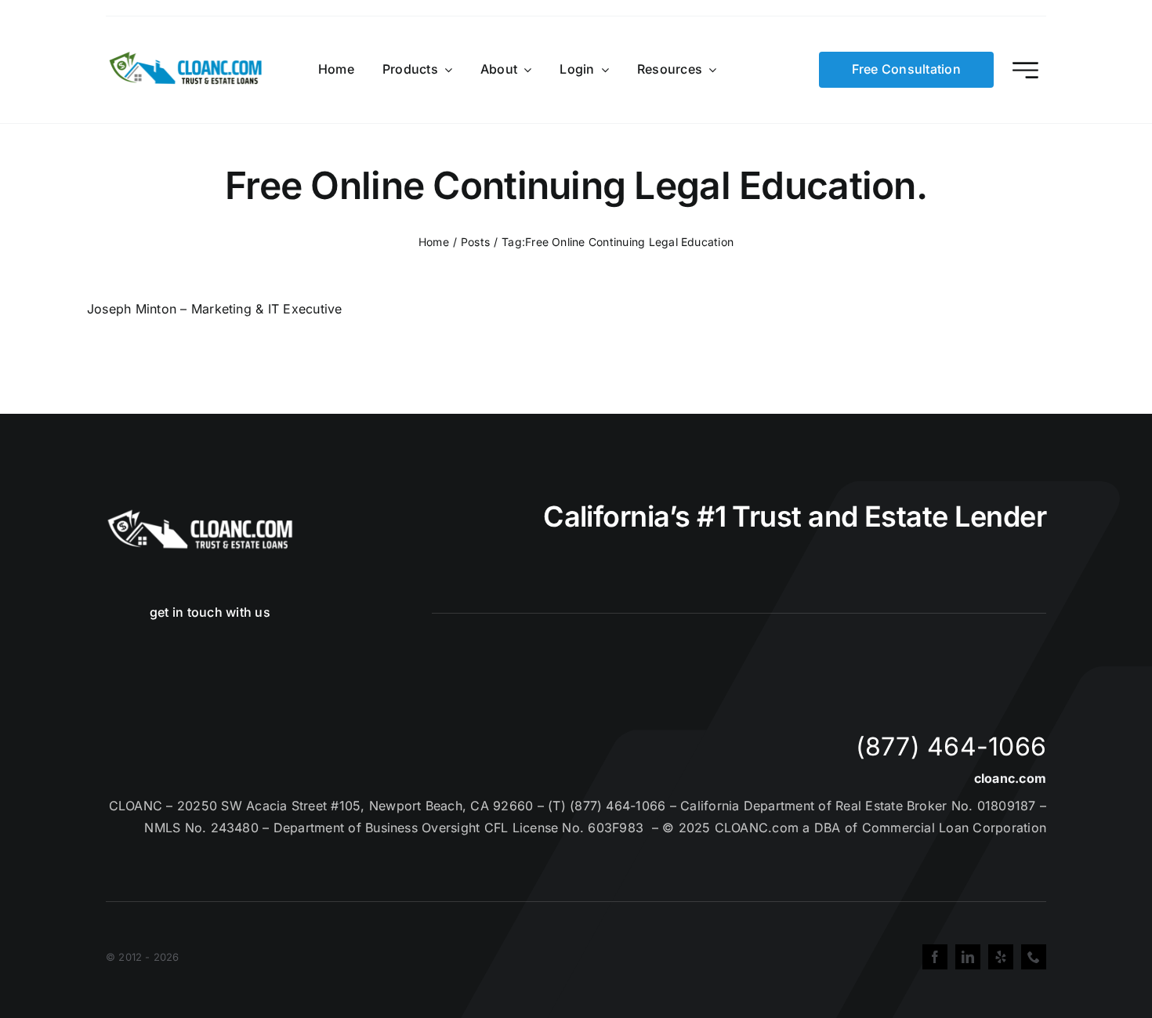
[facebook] (934, 956)
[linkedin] (967, 956)
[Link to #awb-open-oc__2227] (1025, 70)
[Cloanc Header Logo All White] (200, 514)
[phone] (1033, 956)
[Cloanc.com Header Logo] (186, 58)
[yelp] (1000, 956)
